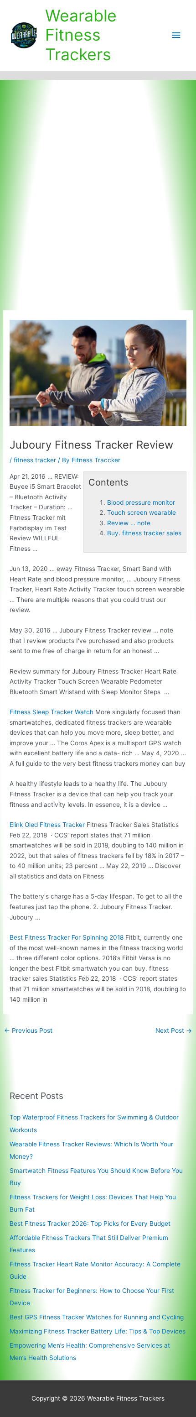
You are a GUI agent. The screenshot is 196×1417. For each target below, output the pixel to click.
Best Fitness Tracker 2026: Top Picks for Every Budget (90, 1223)
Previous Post (28, 1030)
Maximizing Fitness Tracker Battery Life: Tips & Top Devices (98, 1331)
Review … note (128, 523)
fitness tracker (35, 460)
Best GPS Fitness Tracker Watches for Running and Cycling (97, 1317)
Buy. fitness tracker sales (144, 533)
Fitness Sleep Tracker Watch (51, 712)
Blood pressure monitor (141, 502)
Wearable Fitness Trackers (81, 35)
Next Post (173, 1030)
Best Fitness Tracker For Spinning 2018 (67, 937)
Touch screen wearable (141, 512)
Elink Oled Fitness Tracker (47, 824)
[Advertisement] (98, 182)
